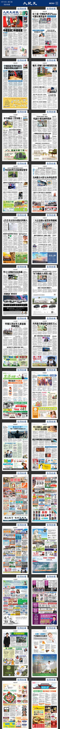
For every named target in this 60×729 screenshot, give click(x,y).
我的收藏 (7, 4)
